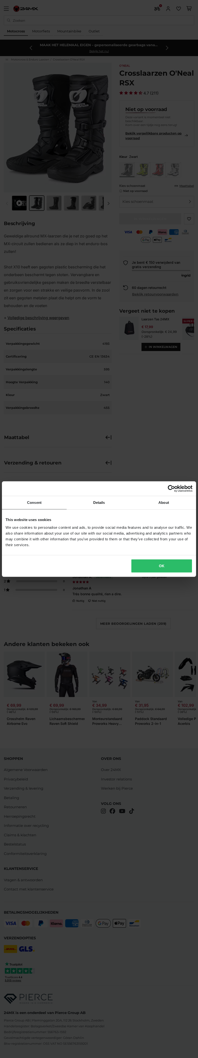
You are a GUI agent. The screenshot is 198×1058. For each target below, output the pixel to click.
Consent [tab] (34, 502)
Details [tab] (99, 502)
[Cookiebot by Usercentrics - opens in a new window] (171, 488)
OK (161, 566)
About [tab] (163, 502)
